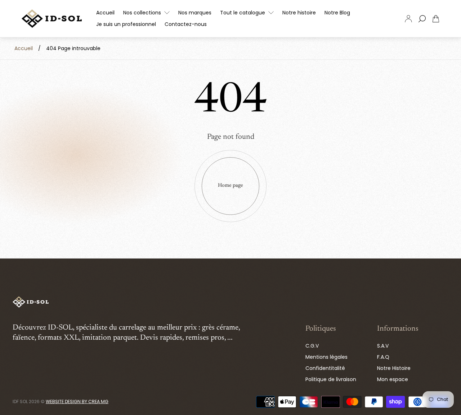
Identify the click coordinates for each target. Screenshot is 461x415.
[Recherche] (422, 19)
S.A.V (383, 345)
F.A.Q (383, 357)
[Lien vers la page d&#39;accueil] (31, 302)
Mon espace (392, 379)
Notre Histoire (394, 368)
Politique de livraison (330, 379)
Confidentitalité (325, 368)
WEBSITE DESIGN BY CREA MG (77, 401)
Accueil (23, 48)
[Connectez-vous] (408, 19)
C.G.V (312, 345)
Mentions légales (326, 357)
